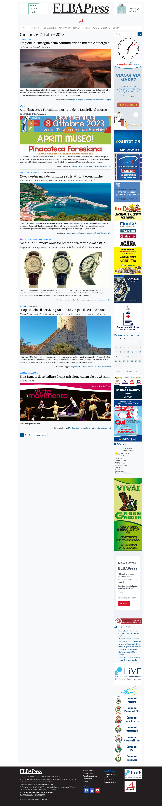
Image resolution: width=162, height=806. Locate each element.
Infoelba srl (44, 799)
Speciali (86, 28)
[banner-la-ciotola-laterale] (128, 239)
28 (136, 361)
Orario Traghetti (110, 774)
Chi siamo (35, 28)
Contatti (117, 28)
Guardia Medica (110, 782)
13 (132, 352)
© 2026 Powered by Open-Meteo (124, 473)
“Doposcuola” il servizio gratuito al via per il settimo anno (63, 310)
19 (128, 356)
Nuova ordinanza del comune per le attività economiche (61, 176)
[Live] (133, 774)
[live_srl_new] (128, 674)
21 (136, 356)
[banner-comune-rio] (128, 749)
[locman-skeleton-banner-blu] (128, 289)
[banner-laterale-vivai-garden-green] (128, 514)
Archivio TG (64, 28)
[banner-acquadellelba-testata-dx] (128, 9)
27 (132, 361)
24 (120, 361)
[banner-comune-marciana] (128, 700)
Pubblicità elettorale (90, 776)
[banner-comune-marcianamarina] (128, 739)
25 (124, 361)
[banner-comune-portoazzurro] (128, 720)
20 (132, 356)
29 (140, 361)
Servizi (76, 28)
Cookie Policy (88, 773)
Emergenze (108, 779)
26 (128, 361)
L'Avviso (23, 106)
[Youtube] (97, 790)
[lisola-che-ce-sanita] (128, 318)
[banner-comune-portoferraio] (128, 729)
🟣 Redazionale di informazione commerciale (35, 239)
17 (120, 356)
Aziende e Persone (101, 28)
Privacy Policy (88, 771)
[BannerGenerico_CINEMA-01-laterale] (128, 167)
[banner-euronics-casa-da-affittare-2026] (128, 421)
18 (124, 356)
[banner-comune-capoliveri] (128, 758)
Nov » (137, 371)
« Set (118, 371)
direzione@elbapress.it (46, 784)
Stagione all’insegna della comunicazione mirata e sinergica (64, 43)
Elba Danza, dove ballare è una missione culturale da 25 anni (65, 376)
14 (136, 352)
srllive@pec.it (49, 792)
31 (120, 365)
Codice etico (87, 778)
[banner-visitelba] (128, 690)
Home (24, 28)
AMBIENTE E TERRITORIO (30, 173)
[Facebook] (86, 790)
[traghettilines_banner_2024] (128, 95)
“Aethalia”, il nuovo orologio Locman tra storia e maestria (62, 243)
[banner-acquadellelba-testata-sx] (34, 9)
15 (140, 352)
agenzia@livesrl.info (31, 792)
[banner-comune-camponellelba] (128, 710)
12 (128, 352)
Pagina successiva (39, 435)
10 (120, 352)
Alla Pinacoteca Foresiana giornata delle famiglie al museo (63, 109)
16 (116, 356)
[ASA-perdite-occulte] (127, 192)
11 (124, 352)
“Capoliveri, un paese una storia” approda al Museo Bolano (127, 652)
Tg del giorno (49, 28)
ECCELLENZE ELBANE (29, 373)
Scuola (22, 306)
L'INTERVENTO (26, 39)
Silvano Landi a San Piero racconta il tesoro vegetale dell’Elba (128, 633)
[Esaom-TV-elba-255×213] (128, 387)
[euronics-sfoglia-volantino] (128, 141)
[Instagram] (92, 790)
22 (140, 356)
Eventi (106, 777)
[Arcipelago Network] (130, 786)
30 (116, 365)
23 (116, 361)
